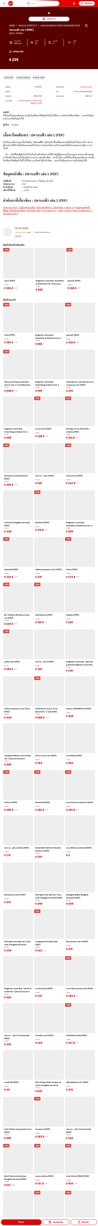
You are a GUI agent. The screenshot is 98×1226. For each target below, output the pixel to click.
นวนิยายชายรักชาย (23, 77)
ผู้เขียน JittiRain (16, 33)
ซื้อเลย (21, 1222)
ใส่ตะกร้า (85, 1222)
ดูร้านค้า (18, 236)
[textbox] (49, 167)
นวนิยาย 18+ (8, 77)
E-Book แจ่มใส (38, 77)
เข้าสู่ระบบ (88, 3)
